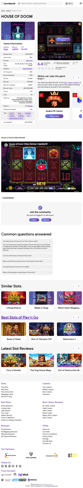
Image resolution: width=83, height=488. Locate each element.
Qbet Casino (47, 418)
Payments (46, 394)
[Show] (50, 241)
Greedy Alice (6, 408)
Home (3, 10)
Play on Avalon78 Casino (63, 39)
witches (28, 113)
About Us (46, 429)
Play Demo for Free (63, 43)
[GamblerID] (8, 3)
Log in (34, 220)
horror (12, 115)
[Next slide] (79, 77)
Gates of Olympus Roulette (11, 420)
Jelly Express (6, 411)
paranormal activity (16, 118)
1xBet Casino (47, 411)
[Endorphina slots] (10, 455)
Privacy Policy (48, 436)
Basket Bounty (6, 415)
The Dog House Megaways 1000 (46, 370)
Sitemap (46, 439)
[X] (6, 467)
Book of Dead (13, 339)
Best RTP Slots (6, 397)
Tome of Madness (8, 418)
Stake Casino (47, 408)
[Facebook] (16, 467)
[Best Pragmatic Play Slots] (52, 455)
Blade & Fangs (41, 308)
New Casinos (47, 392)
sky (29, 115)
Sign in (70, 3)
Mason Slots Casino (50, 415)
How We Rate (47, 441)
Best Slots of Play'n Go (19, 317)
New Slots (5, 390)
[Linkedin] (20, 467)
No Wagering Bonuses (9, 432)
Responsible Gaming (45, 484)
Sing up (46, 220)
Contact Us (47, 443)
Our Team (46, 432)
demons (21, 115)
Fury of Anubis (13, 370)
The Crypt (5, 413)
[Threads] (9, 467)
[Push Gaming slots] (31, 455)
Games (8, 10)
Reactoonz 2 (69, 339)
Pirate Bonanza (6, 406)
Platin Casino (47, 413)
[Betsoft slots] (72, 455)
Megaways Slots (7, 394)
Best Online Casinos (71, 83)
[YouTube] (13, 467)
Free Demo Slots (7, 392)
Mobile (30, 106)
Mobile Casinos (48, 390)
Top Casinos (47, 387)
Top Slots (4, 387)
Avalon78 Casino (54, 111)
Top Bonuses (6, 429)
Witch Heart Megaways (69, 308)
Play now (54, 116)
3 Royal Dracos (13, 308)
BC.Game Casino (49, 406)
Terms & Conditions (50, 434)
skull (19, 113)
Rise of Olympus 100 (41, 339)
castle (11, 113)
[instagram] (2, 467)
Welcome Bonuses (8, 434)
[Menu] (81, 3)
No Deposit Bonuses (8, 436)
